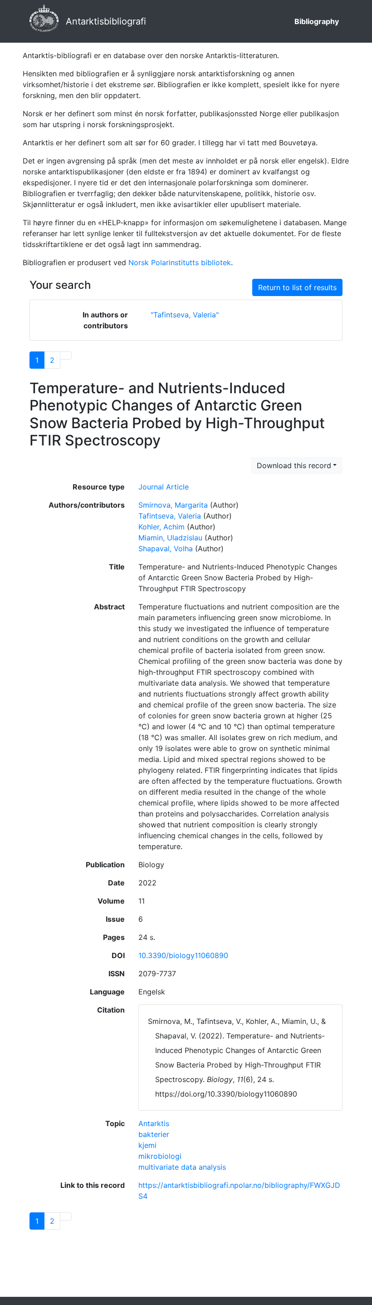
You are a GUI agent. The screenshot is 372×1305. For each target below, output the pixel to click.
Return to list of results (297, 287)
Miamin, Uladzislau (170, 537)
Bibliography (316, 21)
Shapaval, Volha (165, 548)
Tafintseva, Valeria (169, 515)
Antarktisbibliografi (106, 21)
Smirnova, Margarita (173, 504)
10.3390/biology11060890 (183, 955)
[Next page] (66, 355)
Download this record (294, 465)
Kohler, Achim (161, 526)
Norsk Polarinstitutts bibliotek (179, 262)
